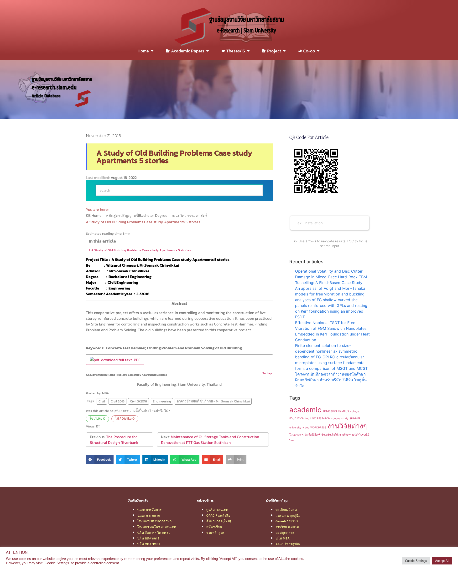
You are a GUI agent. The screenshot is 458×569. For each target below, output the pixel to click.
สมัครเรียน (214, 526)
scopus (335, 418)
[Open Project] (284, 51)
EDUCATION (296, 418)
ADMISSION (330, 411)
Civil (102, 401)
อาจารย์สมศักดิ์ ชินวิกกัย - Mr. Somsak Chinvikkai (213, 401)
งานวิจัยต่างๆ (347, 426)
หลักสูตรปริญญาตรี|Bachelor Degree (137, 215)
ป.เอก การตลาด (148, 515)
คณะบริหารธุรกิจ (288, 544)
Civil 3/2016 (138, 401)
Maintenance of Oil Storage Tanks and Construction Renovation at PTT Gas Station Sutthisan (210, 439)
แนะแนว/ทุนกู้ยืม (288, 515)
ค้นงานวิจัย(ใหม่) (218, 521)
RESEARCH (323, 418)
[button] (100, 459)
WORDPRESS (318, 427)
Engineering (162, 401)
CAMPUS (343, 411)
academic (305, 410)
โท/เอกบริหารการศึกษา (154, 521)
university (295, 427)
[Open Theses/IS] (248, 51)
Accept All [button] (442, 561)
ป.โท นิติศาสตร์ (148, 538)
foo (307, 418)
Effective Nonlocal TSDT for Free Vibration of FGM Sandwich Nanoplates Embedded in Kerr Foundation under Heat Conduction (332, 331)
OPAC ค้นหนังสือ (218, 515)
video (305, 427)
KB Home (94, 215)
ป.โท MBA (283, 538)
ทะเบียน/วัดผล (286, 509)
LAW (313, 418)
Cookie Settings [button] (416, 561)
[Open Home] (152, 51)
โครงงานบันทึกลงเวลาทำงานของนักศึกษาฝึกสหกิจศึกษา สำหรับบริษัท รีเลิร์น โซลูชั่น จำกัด (331, 380)
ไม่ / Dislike (125, 418)
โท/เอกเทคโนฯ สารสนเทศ (156, 526)
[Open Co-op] (318, 51)
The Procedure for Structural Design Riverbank (114, 439)
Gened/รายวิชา (287, 521)
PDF (136, 360)
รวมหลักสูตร (215, 532)
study (344, 418)
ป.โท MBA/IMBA (149, 544)
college (354, 411)
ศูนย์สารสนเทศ (217, 509)
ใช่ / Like (97, 418)
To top (267, 373)
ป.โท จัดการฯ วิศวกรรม (154, 532)
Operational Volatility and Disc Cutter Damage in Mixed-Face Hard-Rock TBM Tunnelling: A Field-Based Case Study (331, 277)
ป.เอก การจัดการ (149, 509)
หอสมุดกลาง (285, 532)
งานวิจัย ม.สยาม (287, 526)
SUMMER (354, 418)
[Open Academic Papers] (207, 51)
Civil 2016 (118, 401)
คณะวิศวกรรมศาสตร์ (190, 215)
